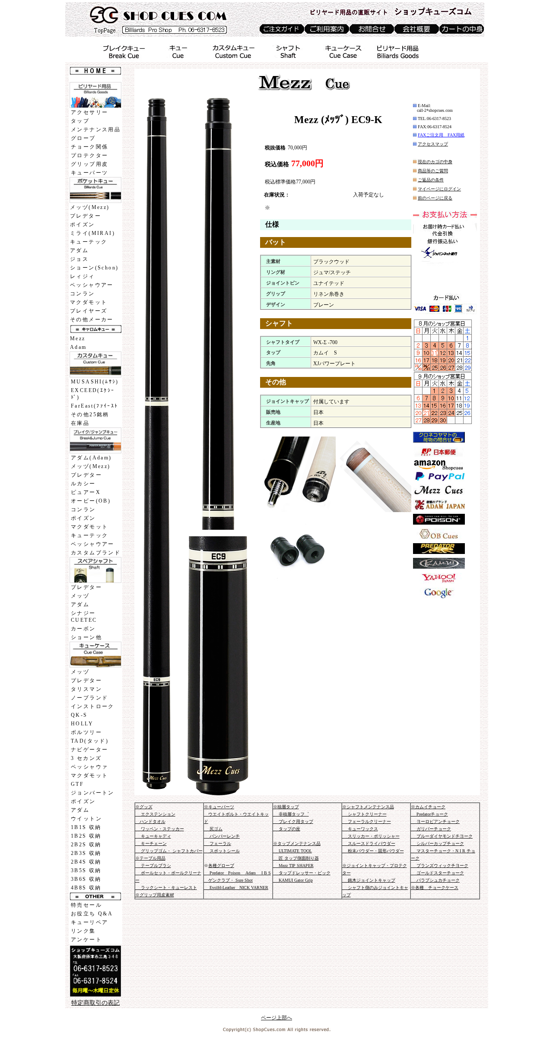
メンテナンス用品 (96, 130)
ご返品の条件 (431, 179)
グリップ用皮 (89, 164)
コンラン (82, 294)
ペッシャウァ (89, 767)
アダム (79, 250)
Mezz (78, 338)
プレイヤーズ (88, 311)
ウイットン (86, 819)
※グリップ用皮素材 (154, 894)
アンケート (86, 940)
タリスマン (86, 689)
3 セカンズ (86, 758)
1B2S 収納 (86, 836)
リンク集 (83, 931)
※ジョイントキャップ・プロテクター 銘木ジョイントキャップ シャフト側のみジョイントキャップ (375, 880)
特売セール (86, 905)
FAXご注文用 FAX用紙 (441, 135)
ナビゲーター (89, 750)
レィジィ (82, 276)
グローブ (83, 138)
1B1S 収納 (86, 827)
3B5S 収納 (86, 870)
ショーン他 (86, 637)
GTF (77, 784)
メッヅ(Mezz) (90, 207)
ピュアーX (86, 492)
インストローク (92, 706)
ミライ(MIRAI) (92, 233)
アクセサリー (89, 112)
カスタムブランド (96, 553)
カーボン (83, 629)
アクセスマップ (433, 144)
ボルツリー (86, 732)
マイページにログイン (439, 189)
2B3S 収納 (86, 853)
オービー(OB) (91, 501)
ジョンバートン (92, 793)
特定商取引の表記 (95, 1003)
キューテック (88, 242)
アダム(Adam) (91, 458)
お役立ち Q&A (92, 914)
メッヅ (80, 596)
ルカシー (83, 484)
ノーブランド (89, 698)
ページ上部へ (276, 1018)
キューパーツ (89, 173)
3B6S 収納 (86, 879)
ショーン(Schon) (94, 268)
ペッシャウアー (92, 285)
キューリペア (89, 922)
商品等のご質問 (433, 170)
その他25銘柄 (90, 414)
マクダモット (88, 302)
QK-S (79, 715)
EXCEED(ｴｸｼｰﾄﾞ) (92, 393)
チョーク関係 (89, 147)
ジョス (79, 259)
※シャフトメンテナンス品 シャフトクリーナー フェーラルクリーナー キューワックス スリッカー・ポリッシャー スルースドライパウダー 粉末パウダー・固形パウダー (373, 828)
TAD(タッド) (89, 741)
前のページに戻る (435, 198)
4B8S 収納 (86, 888)
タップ (80, 121)
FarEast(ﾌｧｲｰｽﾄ (94, 406)
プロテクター (89, 155)
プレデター (85, 216)
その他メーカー (92, 319)
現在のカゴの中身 (435, 161)
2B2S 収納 (86, 845)
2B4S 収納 (86, 862)
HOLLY (82, 724)
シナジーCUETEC (84, 616)
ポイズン (82, 225)
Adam (78, 347)
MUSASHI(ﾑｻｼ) (95, 382)
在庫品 (80, 423)
